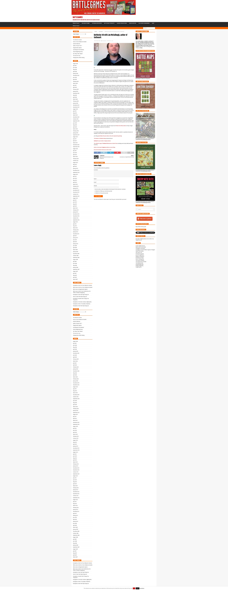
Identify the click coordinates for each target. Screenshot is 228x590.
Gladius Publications (122, 23)
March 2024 (75, 83)
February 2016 (76, 158)
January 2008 (75, 267)
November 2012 (76, 216)
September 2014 (76, 172)
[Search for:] (149, 28)
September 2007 (76, 269)
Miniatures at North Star (112, 143)
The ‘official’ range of (98, 143)
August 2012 (75, 221)
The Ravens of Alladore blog (100, 138)
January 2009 (75, 251)
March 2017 (75, 142)
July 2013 (74, 200)
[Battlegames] (104, 14)
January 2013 (75, 212)
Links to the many (98, 147)
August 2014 (75, 174)
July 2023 (74, 85)
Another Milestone (76, 43)
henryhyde (104, 40)
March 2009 (75, 249)
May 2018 (75, 124)
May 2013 (75, 204)
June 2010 (75, 239)
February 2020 (76, 101)
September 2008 (76, 257)
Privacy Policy (76, 23)
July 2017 (74, 138)
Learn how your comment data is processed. (117, 199)
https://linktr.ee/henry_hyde (141, 226)
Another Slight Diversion (140, 245)
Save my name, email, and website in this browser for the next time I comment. (110, 189)
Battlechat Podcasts (109, 23)
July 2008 (74, 261)
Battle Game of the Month (141, 247)
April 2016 (75, 154)
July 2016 (74, 150)
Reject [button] (137, 588)
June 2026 (75, 67)
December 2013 (76, 190)
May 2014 (75, 180)
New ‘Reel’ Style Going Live (83, 294)
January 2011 (75, 237)
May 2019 (75, 113)
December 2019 (76, 105)
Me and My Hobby (86, 23)
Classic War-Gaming (139, 251)
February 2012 (76, 229)
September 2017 (76, 134)
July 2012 (74, 223)
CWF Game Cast (139, 252)
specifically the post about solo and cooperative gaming (110, 135)
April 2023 (75, 87)
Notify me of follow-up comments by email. (103, 191)
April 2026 (75, 71)
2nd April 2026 (97, 40)
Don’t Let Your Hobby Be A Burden (79, 41)
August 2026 (75, 63)
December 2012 (76, 214)
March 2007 (75, 279)
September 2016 (76, 146)
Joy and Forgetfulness (140, 255)
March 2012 (75, 227)
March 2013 (75, 208)
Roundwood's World (139, 257)
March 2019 (75, 115)
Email (95, 182)
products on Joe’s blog (110, 147)
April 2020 (75, 97)
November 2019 (76, 107)
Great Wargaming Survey (78, 51)
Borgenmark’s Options (77, 47)
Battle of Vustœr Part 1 (77, 45)
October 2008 (75, 255)
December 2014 (76, 170)
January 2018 (75, 132)
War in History (132, 23)
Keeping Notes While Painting (78, 57)
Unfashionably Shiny (139, 264)
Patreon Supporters (97, 23)
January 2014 (75, 188)
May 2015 (75, 164)
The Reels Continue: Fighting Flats (84, 301)
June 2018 (75, 123)
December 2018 (76, 117)
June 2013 (75, 202)
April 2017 (75, 140)
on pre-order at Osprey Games (104, 140)
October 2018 (75, 119)
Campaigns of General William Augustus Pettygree (145, 249)
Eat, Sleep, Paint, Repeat (77, 53)
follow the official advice (121, 125)
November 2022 (76, 93)
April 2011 (75, 235)
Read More (142, 588)
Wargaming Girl (139, 267)
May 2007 (75, 275)
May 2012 (75, 225)
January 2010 (75, 243)
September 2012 (76, 219)
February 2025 (76, 81)
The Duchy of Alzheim (140, 260)
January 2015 (75, 168)
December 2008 (76, 253)
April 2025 (75, 79)
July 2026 (74, 65)
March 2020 (75, 99)
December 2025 (76, 75)
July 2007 (74, 273)
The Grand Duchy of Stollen (141, 261)
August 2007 (75, 271)
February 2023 (76, 89)
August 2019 (75, 109)
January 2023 (75, 91)
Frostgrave (104, 147)
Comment (96, 169)
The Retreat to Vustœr (77, 39)
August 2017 (75, 136)
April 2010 (75, 241)
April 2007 (75, 277)
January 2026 (75, 73)
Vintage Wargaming (139, 265)
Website (95, 185)
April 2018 (75, 126)
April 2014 (75, 182)
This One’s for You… (77, 55)
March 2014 (75, 184)
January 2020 (75, 103)
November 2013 (76, 192)
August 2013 (75, 198)
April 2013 (75, 206)
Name (95, 178)
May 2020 (75, 95)
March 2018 (75, 128)
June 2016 (75, 152)
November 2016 (76, 144)
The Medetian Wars (139, 263)
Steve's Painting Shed (140, 259)
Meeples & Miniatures (140, 256)
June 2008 (75, 263)
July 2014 (74, 176)
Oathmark (96, 140)
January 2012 (75, 231)
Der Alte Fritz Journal (140, 253)
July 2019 (74, 111)
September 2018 (76, 120)
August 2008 (75, 259)
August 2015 (75, 162)
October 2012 (75, 218)
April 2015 (75, 166)
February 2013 (76, 210)
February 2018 (76, 130)
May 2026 (75, 69)
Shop (153, 23)
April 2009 (75, 247)
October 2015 (75, 160)
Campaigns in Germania (140, 248)
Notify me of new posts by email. (101, 193)
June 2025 (75, 77)
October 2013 (75, 194)
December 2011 (76, 233)
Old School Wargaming (144, 23)
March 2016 (75, 156)
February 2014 (76, 186)
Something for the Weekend (78, 49)
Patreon (109, 40)
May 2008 (75, 265)
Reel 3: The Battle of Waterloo (84, 303)
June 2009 (75, 245)
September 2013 (76, 196)
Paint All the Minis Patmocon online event (102, 149)
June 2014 (75, 178)
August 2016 (75, 148)
